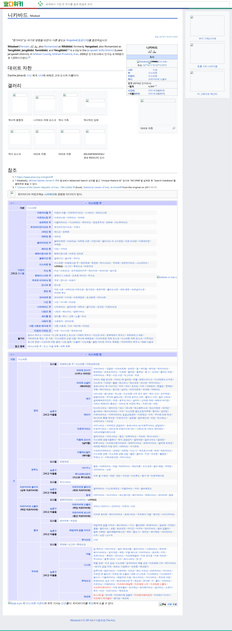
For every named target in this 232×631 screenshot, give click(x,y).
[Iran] (86, 354)
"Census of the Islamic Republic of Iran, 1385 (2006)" (45, 187)
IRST (161, 90)
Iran (76, 54)
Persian (24, 46)
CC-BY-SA (87, 620)
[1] (156, 85)
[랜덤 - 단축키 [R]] (41, 4)
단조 (63, 603)
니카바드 (49, 194)
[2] (68, 49)
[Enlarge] (173, 128)
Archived (115, 187)
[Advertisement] (92, 27)
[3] (29, 57)
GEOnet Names (37, 180)
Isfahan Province (62, 54)
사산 (29, 75)
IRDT (161, 93)
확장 (90, 603)
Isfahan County (42, 54)
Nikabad (75, 620)
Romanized (51, 46)
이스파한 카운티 (35, 603)
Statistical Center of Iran (96, 187)
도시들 (21, 273)
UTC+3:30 (153, 90)
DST (137, 93)
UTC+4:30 (153, 93)
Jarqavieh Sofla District (100, 50)
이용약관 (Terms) (105, 620)
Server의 (50, 180)
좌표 (156, 37)
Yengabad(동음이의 (77, 40)
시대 (40, 75)
